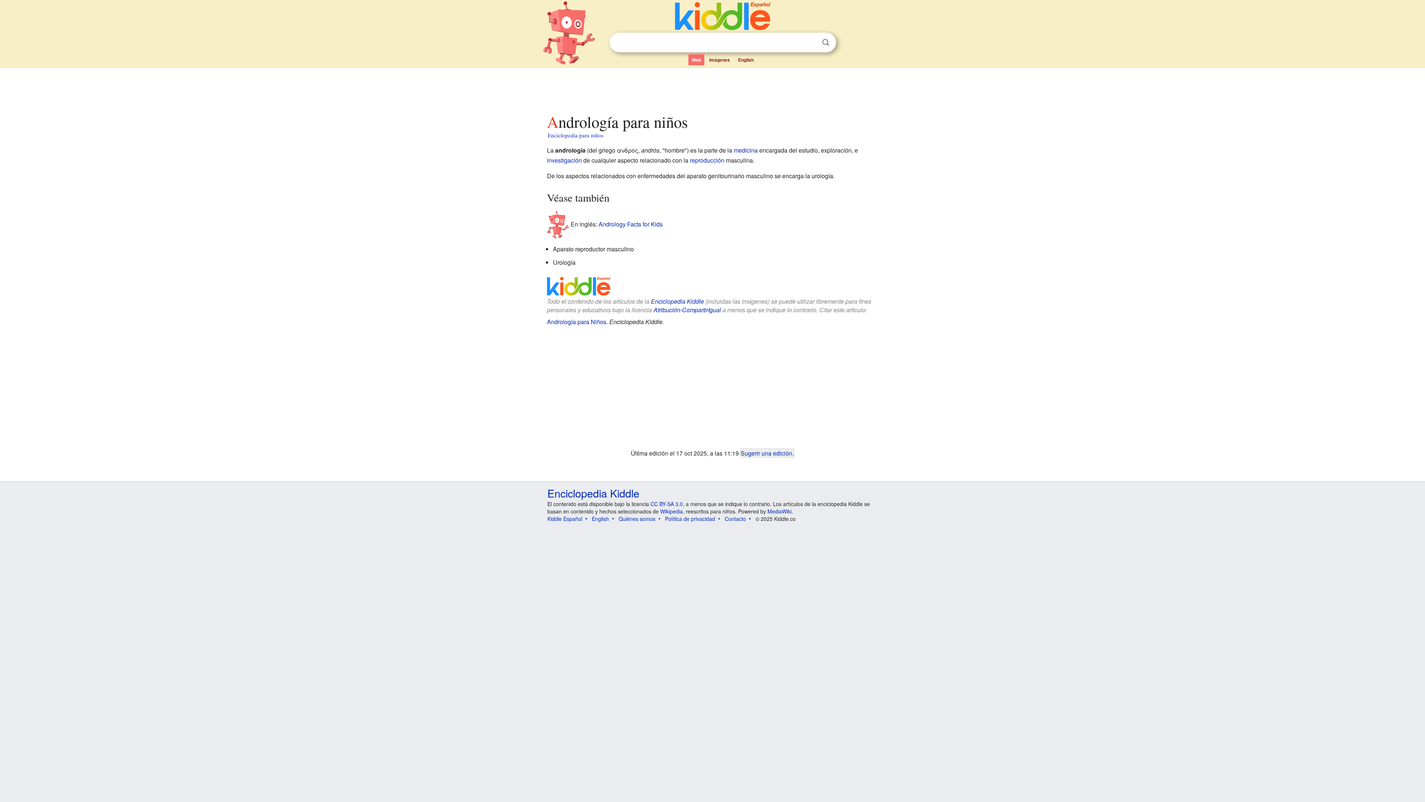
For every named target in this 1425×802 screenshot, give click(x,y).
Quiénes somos (637, 518)
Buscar (826, 42)
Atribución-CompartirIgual (687, 310)
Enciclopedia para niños (575, 135)
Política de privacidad (690, 518)
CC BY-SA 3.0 (667, 504)
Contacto (735, 518)
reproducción (707, 160)
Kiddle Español (564, 518)
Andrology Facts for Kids (631, 224)
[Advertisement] (712, 88)
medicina (746, 150)
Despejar (810, 42)
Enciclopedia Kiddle (677, 301)
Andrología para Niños (576, 321)
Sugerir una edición (766, 453)
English (746, 59)
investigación (564, 160)
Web (696, 59)
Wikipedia (671, 511)
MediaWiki (779, 511)
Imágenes (719, 59)
